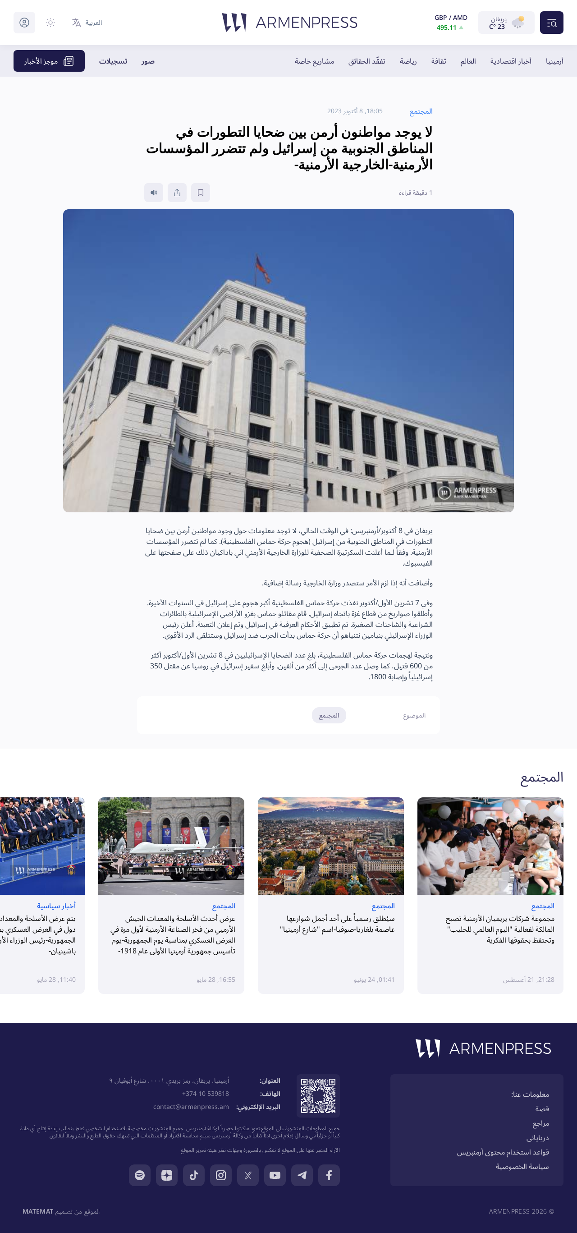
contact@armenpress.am (191, 1106)
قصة (542, 1108)
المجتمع (329, 715)
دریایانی (538, 1137)
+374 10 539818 (205, 1093)
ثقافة (438, 61)
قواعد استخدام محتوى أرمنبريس (503, 1152)
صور (148, 61)
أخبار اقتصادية (510, 61)
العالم (468, 61)
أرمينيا (554, 61)
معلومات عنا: (530, 1094)
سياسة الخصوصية (522, 1166)
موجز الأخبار (41, 61)
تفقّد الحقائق (366, 61)
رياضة (408, 61)
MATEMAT (38, 1211)
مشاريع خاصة (314, 61)
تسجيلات (113, 61)
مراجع (541, 1123)
